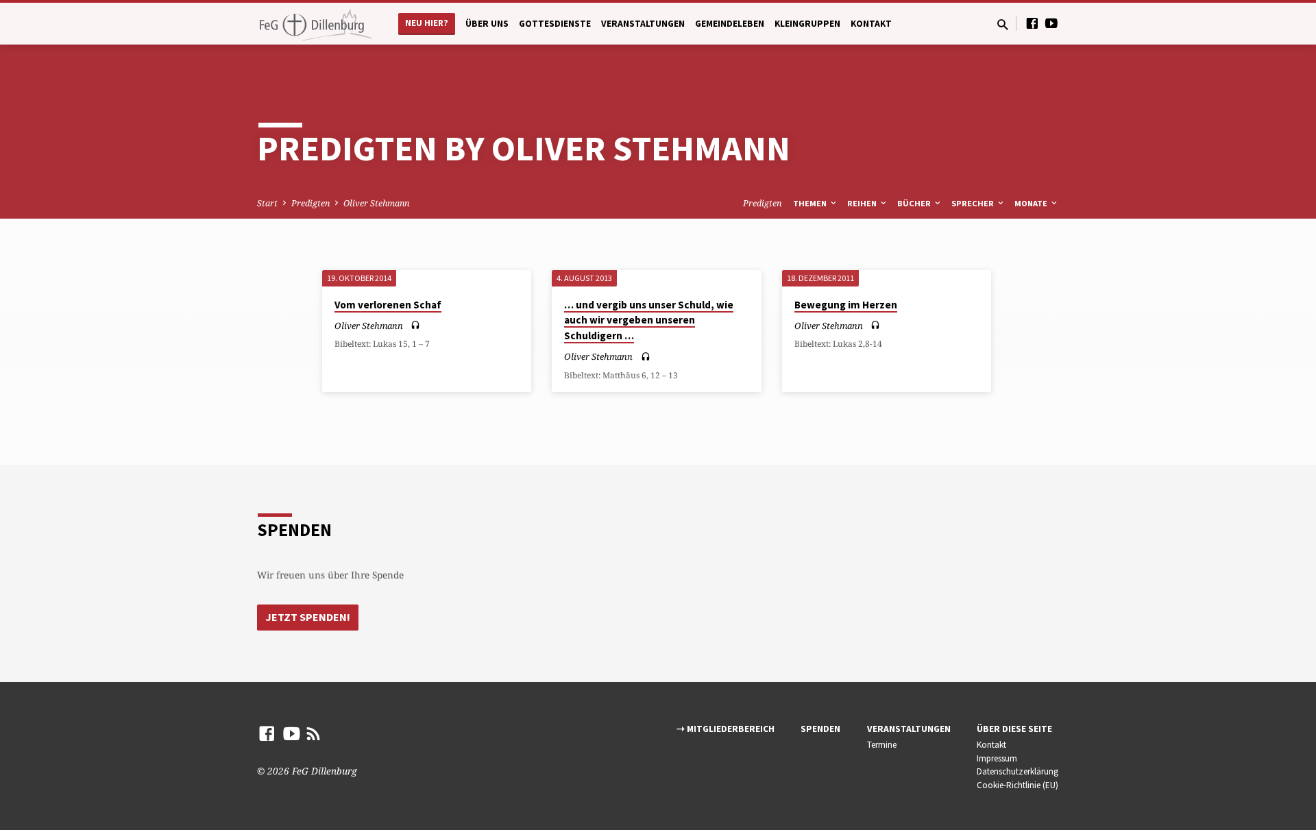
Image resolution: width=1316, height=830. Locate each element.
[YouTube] (1051, 23)
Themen (811, 203)
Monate (1031, 203)
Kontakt (871, 23)
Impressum (997, 758)
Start (267, 203)
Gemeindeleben (729, 23)
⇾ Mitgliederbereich (726, 729)
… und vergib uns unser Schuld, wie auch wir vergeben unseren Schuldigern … (648, 320)
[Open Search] (1002, 24)
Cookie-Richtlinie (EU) (1017, 785)
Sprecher (973, 203)
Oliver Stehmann (376, 203)
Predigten (310, 203)
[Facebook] (1032, 23)
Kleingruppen (807, 23)
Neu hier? (426, 23)
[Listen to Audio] (415, 325)
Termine (882, 744)
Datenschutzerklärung (1017, 771)
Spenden (820, 729)
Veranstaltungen (643, 23)
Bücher (915, 203)
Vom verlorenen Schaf (387, 304)
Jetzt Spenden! (307, 617)
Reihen (863, 203)
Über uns (487, 23)
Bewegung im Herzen (845, 304)
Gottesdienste (555, 23)
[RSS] (314, 733)
